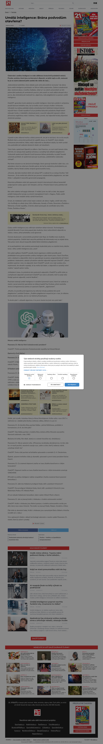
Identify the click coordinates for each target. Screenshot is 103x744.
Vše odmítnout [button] (55, 384)
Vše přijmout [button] (72, 384)
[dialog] (51, 372)
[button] (51, 370)
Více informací (41, 367)
